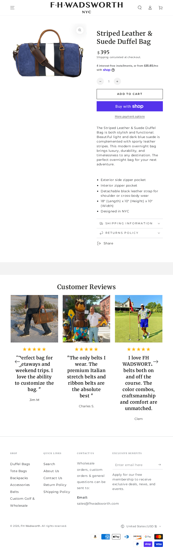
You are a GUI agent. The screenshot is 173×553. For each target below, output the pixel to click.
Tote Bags (18, 471)
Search (49, 464)
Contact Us (52, 478)
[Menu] (12, 7)
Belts (14, 492)
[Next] (156, 362)
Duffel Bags (20, 464)
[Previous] (17, 362)
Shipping (103, 57)
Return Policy (54, 485)
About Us (51, 471)
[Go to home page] (87, 7)
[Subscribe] (160, 464)
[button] (139, 7)
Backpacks (19, 478)
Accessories (20, 485)
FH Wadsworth (30, 526)
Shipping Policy (56, 492)
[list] (86, 361)
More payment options (130, 116)
